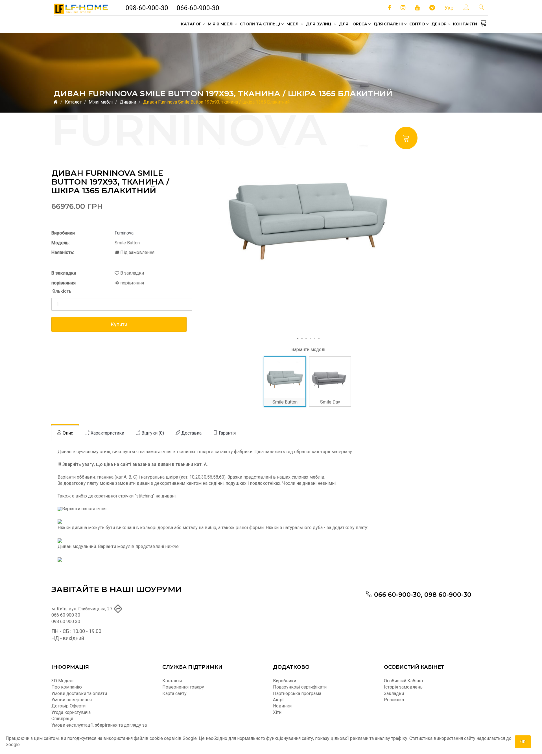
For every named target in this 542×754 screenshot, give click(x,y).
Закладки (394, 693)
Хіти (277, 712)
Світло (417, 24)
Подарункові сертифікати (300, 687)
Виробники (284, 680)
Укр (449, 8)
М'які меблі (221, 24)
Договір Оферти (68, 706)
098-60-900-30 (147, 8)
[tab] (65, 433)
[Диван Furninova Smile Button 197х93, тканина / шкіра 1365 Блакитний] (308, 213)
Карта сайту (174, 693)
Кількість (61, 291)
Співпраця (62, 718)
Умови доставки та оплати (79, 693)
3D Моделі (62, 680)
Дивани (128, 102)
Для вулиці (320, 24)
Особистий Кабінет (403, 680)
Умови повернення (71, 699)
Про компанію (66, 687)
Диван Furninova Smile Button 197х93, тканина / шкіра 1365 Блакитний (216, 102)
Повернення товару (183, 687)
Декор (439, 24)
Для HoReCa (353, 24)
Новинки (282, 706)
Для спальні (388, 24)
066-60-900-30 (198, 8)
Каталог (191, 24)
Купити (119, 324)
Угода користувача (71, 712)
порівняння (131, 283)
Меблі (294, 24)
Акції (278, 699)
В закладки (131, 273)
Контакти (465, 24)
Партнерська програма (297, 693)
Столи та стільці (260, 24)
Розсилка (394, 699)
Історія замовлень (403, 687)
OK (522, 741)
